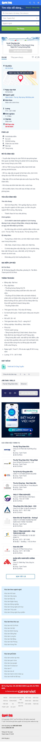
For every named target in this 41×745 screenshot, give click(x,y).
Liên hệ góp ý (5, 738)
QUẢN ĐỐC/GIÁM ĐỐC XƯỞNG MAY (24, 559)
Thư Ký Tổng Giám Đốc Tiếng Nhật (25, 460)
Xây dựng (22, 97)
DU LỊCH (13, 707)
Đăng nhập (35, 7)
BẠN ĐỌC (35, 700)
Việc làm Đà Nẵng (10, 639)
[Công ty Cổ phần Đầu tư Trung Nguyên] (7, 487)
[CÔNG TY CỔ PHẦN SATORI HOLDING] (7, 475)
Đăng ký (28, 7)
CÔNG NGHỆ (13, 700)
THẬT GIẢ (35, 704)
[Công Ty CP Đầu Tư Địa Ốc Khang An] (7, 510)
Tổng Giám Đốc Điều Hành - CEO (24, 506)
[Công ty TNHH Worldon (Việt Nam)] (7, 498)
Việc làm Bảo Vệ (9, 599)
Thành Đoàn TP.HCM (8, 734)
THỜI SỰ (5, 700)
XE (13, 704)
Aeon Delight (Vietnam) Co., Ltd (23, 462)
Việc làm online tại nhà (11, 658)
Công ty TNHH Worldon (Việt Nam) (24, 497)
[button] (34, 2)
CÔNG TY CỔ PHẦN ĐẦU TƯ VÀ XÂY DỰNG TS (24, 536)
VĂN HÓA (20, 703)
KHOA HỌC (28, 700)
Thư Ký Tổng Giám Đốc (10, 384)
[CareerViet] (27, 691)
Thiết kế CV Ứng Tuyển (15, 366)
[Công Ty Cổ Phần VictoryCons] (7, 550)
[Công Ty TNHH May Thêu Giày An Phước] (7, 562)
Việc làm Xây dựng (10, 596)
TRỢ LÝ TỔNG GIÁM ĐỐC (21, 495)
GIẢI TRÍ (20, 706)
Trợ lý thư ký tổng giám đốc (23, 471)
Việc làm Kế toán (9, 593)
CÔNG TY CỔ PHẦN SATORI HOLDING (24, 474)
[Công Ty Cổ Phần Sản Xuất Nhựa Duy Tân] (7, 450)
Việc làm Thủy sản (10, 609)
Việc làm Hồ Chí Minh (11, 625)
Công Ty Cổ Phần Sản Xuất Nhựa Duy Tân (24, 450)
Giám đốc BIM (18, 547)
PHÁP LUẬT (5, 707)
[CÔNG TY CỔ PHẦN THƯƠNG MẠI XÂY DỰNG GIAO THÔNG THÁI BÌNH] (7, 521)
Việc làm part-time (10, 660)
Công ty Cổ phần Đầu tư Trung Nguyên (25, 485)
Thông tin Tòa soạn (7, 732)
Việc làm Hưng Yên (10, 644)
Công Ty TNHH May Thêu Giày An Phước (23, 563)
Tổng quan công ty (17, 57)
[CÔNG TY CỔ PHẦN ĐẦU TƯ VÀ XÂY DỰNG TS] (7, 535)
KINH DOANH (13, 697)
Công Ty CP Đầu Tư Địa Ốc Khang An (24, 508)
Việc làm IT (8, 668)
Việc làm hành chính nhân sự (13, 674)
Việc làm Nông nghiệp (11, 604)
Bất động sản (30, 97)
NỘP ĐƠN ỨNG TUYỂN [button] (20, 51)
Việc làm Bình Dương (11, 631)
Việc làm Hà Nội (9, 628)
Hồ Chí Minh (9, 68)
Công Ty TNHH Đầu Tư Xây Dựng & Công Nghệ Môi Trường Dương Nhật (20, 46)
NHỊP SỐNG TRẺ (20, 699)
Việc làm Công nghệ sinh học (13, 607)
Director (24, 384)
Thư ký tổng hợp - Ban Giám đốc (24, 483)
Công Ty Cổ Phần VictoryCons (22, 549)
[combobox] (20, 13)
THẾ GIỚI (5, 704)
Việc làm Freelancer (11, 666)
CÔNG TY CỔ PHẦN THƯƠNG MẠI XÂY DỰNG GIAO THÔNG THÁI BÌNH (24, 521)
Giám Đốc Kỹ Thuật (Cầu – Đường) (25, 518)
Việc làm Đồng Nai (10, 634)
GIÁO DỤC (35, 697)
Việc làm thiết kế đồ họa (12, 676)
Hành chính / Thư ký (11, 97)
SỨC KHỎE (28, 704)
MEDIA (5, 697)
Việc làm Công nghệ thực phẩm (14, 612)
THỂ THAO (28, 697)
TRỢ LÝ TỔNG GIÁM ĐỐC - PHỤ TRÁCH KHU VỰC (24, 532)
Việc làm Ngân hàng (11, 601)
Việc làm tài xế (9, 671)
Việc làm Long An (10, 636)
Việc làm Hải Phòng (10, 642)
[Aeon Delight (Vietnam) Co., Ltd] (7, 464)
